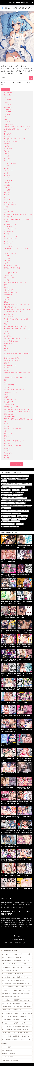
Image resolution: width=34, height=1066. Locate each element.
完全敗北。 (7, 367)
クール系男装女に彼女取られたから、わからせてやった (16, 500)
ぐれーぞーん (8, 160)
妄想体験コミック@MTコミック (13, 358)
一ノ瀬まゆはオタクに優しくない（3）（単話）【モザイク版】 (17, 1019)
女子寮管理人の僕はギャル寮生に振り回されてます (15, 510)
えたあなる (7, 151)
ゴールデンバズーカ (10, 224)
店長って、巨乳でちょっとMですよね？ (15, 377)
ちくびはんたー (8, 175)
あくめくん (7, 136)
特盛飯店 (6, 394)
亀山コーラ (7, 287)
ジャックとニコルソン (10, 229)
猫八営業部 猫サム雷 (10, 399)
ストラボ (6, 234)
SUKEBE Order (8, 124)
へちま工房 (7, 190)
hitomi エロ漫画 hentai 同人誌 (10, 1060)
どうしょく (7, 178)
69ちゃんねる (8, 92)
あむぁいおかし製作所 (10, 141)
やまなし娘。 (8, 199)
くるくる (6, 156)
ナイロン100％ (8, 243)
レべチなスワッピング (10, 273)
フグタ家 (6, 255)
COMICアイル (8, 100)
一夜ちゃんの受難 (9, 277)
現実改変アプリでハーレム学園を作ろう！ (13, 980)
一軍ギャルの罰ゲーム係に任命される (15, 282)
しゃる (6, 173)
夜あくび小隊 (8, 350)
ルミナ (6, 270)
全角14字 (6, 321)
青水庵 (6, 450)
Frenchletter (7, 109)
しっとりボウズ (8, 170)
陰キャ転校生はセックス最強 (12, 445)
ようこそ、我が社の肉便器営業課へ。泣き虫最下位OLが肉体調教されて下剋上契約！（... (17, 1036)
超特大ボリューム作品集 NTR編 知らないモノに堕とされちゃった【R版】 (17, 1029)
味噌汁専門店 (8, 336)
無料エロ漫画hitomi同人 (8, 1050)
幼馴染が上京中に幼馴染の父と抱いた (12, 957)
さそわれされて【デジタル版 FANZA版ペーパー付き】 (16, 954)
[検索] (31, 78)
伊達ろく (6, 302)
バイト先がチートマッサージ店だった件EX (17, 248)
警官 (5, 438)
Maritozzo (7, 114)
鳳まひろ (6, 458)
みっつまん (7, 192)
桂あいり (6, 382)
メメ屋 (6, 263)
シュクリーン (8, 226)
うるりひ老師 (8, 148)
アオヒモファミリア (10, 204)
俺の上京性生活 (8, 314)
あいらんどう (8, 134)
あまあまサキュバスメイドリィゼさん (15, 139)
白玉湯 (6, 424)
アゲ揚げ (6, 207)
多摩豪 (6, 348)
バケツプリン (8, 251)
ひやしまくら (8, 187)
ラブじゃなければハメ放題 (12, 268)
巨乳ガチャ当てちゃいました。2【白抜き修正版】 (15, 1032)
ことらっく (7, 168)
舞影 (5, 431)
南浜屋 (6, 324)
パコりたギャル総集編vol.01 (9, 970)
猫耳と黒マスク (8, 402)
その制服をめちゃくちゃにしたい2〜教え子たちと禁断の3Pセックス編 (17, 967)
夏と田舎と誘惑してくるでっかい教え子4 (13, 973)
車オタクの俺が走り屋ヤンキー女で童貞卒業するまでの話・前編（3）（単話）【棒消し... (17, 1016)
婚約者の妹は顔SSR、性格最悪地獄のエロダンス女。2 (16, 960)
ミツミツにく (8, 260)
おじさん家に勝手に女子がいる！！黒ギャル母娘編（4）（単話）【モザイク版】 (17, 1013)
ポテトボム (7, 258)
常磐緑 (6, 370)
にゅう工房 (7, 185)
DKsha (6, 102)
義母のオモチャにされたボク (12, 428)
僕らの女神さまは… (10, 316)
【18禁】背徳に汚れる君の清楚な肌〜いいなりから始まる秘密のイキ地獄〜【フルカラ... (17, 1009)
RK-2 (5, 119)
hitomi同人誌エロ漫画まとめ (9, 1057)
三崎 (5, 285)
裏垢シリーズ (8, 436)
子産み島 (6, 363)
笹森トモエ (7, 426)
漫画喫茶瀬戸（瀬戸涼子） (12, 392)
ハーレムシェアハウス (10, 246)
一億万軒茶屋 (8, 275)
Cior (5, 97)
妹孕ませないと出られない (12, 360)
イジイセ (6, 209)
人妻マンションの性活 (10, 292)
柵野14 (6, 380)
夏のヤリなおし (8, 343)
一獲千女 (6, 280)
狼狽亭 (6, 397)
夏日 (5, 346)
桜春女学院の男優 (9, 385)
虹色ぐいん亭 (8, 433)
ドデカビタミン (8, 241)
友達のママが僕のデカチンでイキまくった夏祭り (15, 964)
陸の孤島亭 (7, 448)
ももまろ (6, 197)
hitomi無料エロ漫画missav (9, 1053)
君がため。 (7, 333)
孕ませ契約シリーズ (10, 365)
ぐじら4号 (7, 158)
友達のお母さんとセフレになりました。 (16, 326)
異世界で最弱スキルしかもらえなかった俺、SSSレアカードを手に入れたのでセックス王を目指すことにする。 (18, 412)
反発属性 (6, 331)
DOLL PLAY (7, 104)
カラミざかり (8, 216)
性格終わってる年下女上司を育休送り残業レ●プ (14, 987)
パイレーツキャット (10, 253)
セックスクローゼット (10, 238)
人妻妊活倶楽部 (8, 294)
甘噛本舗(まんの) (9, 404)
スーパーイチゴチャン (10, 236)
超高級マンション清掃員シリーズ (14, 441)
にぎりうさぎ (8, 180)
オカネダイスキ (8, 212)
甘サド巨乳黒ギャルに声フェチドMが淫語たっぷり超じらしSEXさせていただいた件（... (17, 1039)
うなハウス (7, 143)
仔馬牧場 (6, 299)
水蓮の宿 (6, 387)
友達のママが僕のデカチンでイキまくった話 (17, 329)
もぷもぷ (6, 195)
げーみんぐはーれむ (10, 163)
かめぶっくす (8, 153)
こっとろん (7, 165)
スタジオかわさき (9, 231)
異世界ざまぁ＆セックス (11, 407)
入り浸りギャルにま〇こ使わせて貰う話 (16, 319)
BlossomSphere (8, 95)
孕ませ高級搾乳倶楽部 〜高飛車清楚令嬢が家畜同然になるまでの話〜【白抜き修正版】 (17, 1026)
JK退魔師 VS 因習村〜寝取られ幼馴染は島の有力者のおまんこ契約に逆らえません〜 (17, 983)
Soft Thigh (7, 121)
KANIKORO (7, 112)
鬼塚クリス (7, 455)
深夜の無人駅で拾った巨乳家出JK (14, 389)
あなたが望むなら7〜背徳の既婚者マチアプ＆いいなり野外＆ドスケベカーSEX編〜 (17, 977)
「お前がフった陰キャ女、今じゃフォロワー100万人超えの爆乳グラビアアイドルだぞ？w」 (17, 129)
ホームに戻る (17, 464)
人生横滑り (7, 297)
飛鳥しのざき (8, 453)
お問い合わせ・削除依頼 (17, 939)
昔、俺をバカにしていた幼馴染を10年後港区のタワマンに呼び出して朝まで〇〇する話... (17, 1023)
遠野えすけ (7, 443)
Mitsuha (6, 117)
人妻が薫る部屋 (8, 290)
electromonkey (8, 107)
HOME (18, 936)
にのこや (6, 182)
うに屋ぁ (6, 146)
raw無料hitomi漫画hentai (17, 2)
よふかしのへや (8, 202)
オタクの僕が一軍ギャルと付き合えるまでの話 (18, 214)
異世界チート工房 (9, 416)
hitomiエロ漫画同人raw (8, 1047)
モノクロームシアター (10, 265)
